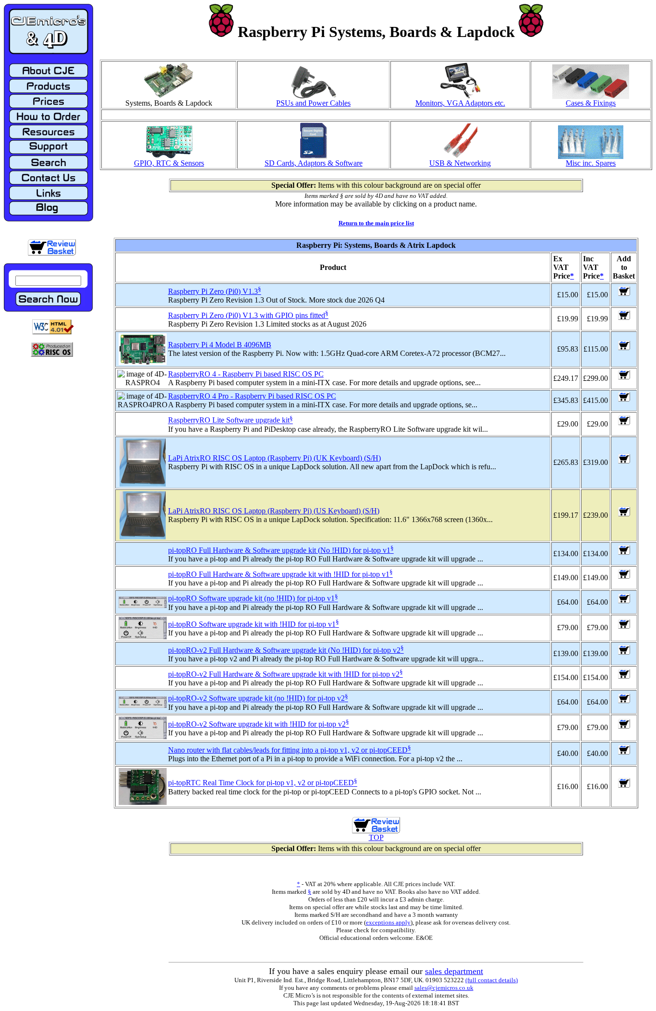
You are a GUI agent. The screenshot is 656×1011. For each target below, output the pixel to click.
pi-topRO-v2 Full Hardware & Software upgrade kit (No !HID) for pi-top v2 (284, 650)
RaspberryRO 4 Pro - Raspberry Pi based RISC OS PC (252, 396)
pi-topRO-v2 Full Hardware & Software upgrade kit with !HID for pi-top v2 (284, 674)
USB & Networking (460, 163)
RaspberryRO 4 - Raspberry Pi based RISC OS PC (246, 374)
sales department (454, 971)
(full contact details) (491, 980)
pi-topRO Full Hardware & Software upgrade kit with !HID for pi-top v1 (278, 574)
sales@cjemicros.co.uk (444, 987)
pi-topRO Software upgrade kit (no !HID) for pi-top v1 (251, 599)
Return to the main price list (376, 223)
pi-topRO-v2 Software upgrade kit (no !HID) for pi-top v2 (256, 698)
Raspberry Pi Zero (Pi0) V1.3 (213, 291)
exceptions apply (388, 922)
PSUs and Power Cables (313, 103)
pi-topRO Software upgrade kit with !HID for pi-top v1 (252, 624)
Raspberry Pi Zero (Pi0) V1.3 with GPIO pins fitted (246, 315)
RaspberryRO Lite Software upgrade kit (229, 420)
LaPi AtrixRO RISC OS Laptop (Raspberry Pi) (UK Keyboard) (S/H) (274, 458)
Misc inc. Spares (591, 163)
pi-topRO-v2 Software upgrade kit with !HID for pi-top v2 (257, 724)
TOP (376, 837)
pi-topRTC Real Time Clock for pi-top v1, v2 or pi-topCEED (261, 783)
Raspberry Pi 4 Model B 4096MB (219, 345)
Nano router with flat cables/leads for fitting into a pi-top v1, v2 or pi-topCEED (288, 750)
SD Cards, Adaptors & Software (314, 163)
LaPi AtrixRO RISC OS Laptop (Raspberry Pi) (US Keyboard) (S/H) (273, 511)
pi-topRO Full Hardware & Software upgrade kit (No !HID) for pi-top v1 (279, 550)
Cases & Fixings (591, 103)
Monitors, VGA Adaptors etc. (460, 103)
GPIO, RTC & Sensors (169, 163)
